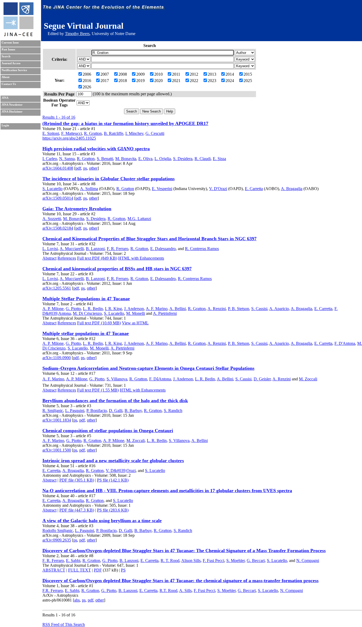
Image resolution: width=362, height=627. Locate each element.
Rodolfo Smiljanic (57, 530)
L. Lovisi (50, 248)
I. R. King (113, 308)
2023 (212, 80)
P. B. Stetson (238, 308)
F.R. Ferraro (52, 590)
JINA (5, 97)
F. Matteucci (71, 133)
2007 (104, 74)
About (6, 77)
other (93, 168)
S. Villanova (117, 379)
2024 (230, 80)
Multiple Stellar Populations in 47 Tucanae (86, 298)
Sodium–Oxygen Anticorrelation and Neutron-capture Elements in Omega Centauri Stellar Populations (148, 368)
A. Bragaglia (291, 188)
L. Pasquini (74, 410)
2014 (230, 74)
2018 (122, 80)
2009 (140, 74)
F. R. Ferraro (117, 248)
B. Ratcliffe (113, 133)
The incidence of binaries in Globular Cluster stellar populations (108, 178)
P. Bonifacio (96, 410)
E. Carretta (254, 188)
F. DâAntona (160, 379)
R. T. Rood (170, 560)
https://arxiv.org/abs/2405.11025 (69, 138)
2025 (248, 80)
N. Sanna (67, 158)
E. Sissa (219, 158)
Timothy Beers (77, 33)
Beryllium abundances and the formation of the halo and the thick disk (115, 400)
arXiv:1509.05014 (57, 198)
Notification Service (14, 70)
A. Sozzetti (51, 218)
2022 (194, 80)
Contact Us (9, 84)
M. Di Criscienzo (87, 313)
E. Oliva (145, 158)
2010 (158, 74)
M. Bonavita (125, 158)
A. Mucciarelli (72, 248)
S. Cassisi (259, 308)
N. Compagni (307, 560)
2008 (122, 74)
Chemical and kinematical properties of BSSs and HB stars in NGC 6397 (117, 268)
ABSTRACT (53, 570)
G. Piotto (73, 308)
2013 (212, 74)
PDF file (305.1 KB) (76, 480)
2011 (176, 74)
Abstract (49, 258)
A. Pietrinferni (165, 313)
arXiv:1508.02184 (57, 228)
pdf (78, 168)
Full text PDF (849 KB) (97, 258)
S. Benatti (105, 158)
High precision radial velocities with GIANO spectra (96, 148)
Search (6, 56)
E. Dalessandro (163, 248)
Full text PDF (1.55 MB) (98, 390)
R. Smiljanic (52, 410)
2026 (87, 87)
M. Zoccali (308, 379)
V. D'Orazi (218, 188)
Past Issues (8, 49)
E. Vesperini (162, 188)
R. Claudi (203, 158)
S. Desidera (182, 158)
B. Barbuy (133, 410)
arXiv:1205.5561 (56, 288)
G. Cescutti (154, 133)
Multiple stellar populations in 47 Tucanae (85, 333)
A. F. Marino (156, 308)
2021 (176, 80)
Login (5, 125)
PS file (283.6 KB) (113, 510)
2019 (140, 80)
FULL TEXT (79, 570)
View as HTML (135, 323)
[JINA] (18, 35)
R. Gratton (93, 133)
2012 (194, 74)
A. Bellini (177, 308)
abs (77, 600)
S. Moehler (235, 560)
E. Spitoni (50, 133)
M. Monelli (135, 313)
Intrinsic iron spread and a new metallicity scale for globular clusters (113, 460)
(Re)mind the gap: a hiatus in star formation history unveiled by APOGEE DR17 (125, 123)
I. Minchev (134, 133)
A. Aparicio (279, 308)
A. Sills (185, 590)
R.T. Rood (168, 590)
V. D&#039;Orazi (121, 470)
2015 (248, 74)
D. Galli (115, 410)
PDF (98, 570)
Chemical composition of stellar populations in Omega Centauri (107, 430)
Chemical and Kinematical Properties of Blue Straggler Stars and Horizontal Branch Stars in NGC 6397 (149, 238)
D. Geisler (262, 379)
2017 (104, 80)
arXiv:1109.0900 (56, 357)
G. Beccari (256, 560)
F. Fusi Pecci (213, 560)
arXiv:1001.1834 (56, 420)
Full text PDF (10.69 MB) (99, 323)
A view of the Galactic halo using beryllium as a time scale (102, 520)
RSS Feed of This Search (63, 624)
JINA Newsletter (12, 104)
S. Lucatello (52, 188)
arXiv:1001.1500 (56, 450)
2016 (87, 80)
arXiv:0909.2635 (56, 540)
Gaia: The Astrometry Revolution (76, 208)
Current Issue (10, 42)
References (67, 258)
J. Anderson (134, 308)
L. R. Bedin (93, 308)
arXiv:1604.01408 (57, 168)
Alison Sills (191, 560)
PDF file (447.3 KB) (76, 510)
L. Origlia (162, 158)
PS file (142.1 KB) (113, 480)
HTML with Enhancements (141, 258)
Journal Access (11, 63)
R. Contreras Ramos (202, 248)
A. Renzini (217, 308)
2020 (158, 80)
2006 (87, 74)
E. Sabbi (73, 560)
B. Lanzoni (95, 248)
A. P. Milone (53, 308)
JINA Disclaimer (12, 111)
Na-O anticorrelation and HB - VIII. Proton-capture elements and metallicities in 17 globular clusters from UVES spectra (167, 490)
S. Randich (173, 410)
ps (85, 168)
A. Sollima (89, 188)
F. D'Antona (344, 343)
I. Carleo (49, 158)
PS (123, 570)
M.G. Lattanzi (139, 218)
